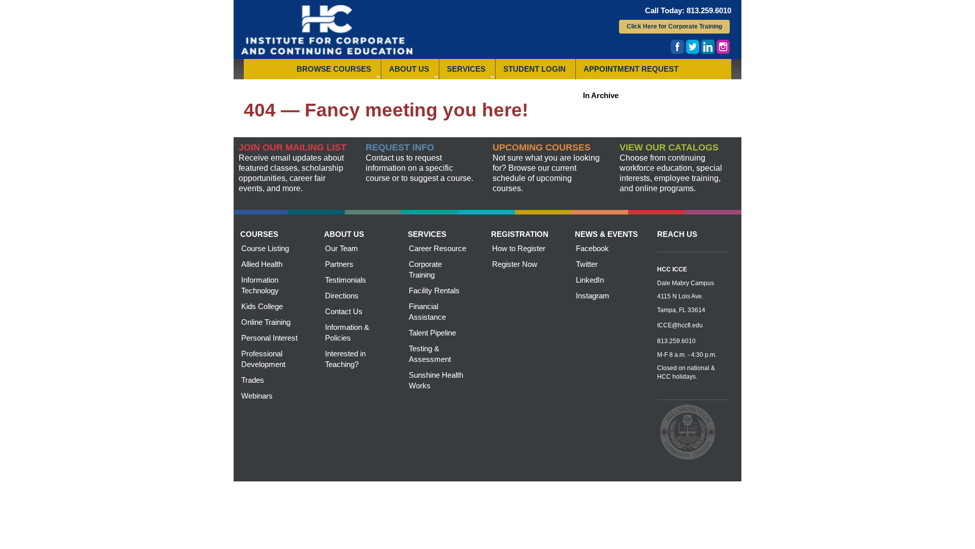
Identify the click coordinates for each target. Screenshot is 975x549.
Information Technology (260, 285)
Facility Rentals (434, 290)
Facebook (592, 248)
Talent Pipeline (432, 332)
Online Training (265, 322)
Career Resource (437, 248)
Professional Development (263, 359)
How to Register (518, 248)
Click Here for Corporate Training (674, 26)
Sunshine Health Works (436, 380)
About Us (409, 69)
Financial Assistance (427, 311)
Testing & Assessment (430, 353)
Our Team (341, 248)
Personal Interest (269, 337)
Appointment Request (630, 69)
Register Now (514, 264)
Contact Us (344, 311)
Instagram (592, 295)
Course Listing (265, 248)
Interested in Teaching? (345, 359)
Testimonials (345, 280)
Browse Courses (334, 69)
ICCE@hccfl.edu (680, 325)
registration (519, 234)
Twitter (587, 264)
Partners (339, 264)
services (427, 234)
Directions (342, 295)
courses (259, 234)
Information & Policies (347, 332)
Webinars (257, 395)
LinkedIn (590, 280)
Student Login (534, 69)
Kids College (262, 306)
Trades (252, 380)
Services (466, 69)
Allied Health (261, 264)
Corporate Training (425, 269)
